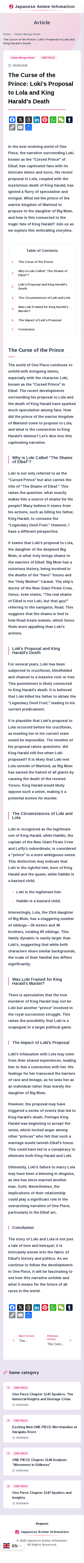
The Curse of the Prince (35, 261)
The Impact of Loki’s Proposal (39, 320)
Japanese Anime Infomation (45, 6)
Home (7, 34)
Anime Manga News (27, 34)
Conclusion (26, 329)
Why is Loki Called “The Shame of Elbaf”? (42, 273)
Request (42, 1523)
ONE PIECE (48, 57)
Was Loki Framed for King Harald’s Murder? (43, 309)
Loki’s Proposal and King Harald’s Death (42, 286)
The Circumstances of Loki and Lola (44, 297)
